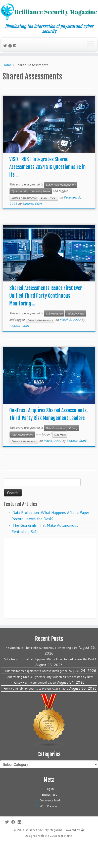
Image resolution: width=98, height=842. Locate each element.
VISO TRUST (48, 197)
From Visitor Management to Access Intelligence (36, 671)
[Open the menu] (90, 44)
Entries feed (49, 795)
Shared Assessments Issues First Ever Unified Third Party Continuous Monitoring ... (45, 296)
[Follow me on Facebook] (10, 45)
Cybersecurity (19, 191)
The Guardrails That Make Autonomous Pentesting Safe (40, 648)
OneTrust (60, 434)
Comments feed (49, 800)
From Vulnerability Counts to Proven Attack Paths (36, 689)
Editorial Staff (32, 203)
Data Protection (55, 428)
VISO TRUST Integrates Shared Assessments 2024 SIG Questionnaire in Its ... (47, 167)
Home (7, 64)
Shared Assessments (23, 197)
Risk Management (22, 434)
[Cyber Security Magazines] (49, 721)
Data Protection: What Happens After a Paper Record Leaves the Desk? (50, 659)
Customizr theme (61, 836)
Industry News (41, 191)
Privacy (73, 428)
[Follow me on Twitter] (5, 45)
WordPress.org (50, 806)
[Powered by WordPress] (82, 829)
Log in (49, 789)
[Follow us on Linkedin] (15, 45)
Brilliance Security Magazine (43, 830)
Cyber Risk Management (60, 184)
